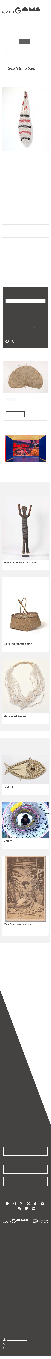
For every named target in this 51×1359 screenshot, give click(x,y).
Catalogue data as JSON (17, 328)
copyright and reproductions (16, 977)
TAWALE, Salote (11, 844)
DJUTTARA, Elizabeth (14, 719)
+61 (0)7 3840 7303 (16, 1343)
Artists (24, 31)
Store (5, 1280)
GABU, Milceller (11, 647)
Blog (29, 1273)
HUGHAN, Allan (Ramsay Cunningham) (22, 928)
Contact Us (12, 1347)
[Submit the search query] (5, 50)
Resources (37, 41)
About (29, 1277)
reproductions (9, 974)
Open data (8, 1273)
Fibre (6, 233)
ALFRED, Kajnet (11, 791)
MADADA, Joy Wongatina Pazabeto (25, 76)
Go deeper (40, 31)
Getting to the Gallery (17, 1339)
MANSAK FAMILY (12, 566)
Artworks (10, 31)
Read (14, 413)
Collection (21, 20)
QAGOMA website (11, 1277)
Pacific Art (8, 207)
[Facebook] (7, 341)
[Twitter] (12, 341)
